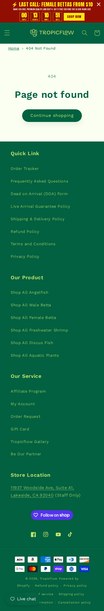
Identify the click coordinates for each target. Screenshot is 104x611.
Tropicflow (49, 578)
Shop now (74, 16)
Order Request (25, 416)
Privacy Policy (25, 256)
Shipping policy (71, 594)
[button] (7, 33)
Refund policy (46, 585)
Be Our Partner (26, 454)
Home (13, 48)
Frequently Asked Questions (39, 181)
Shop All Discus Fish (32, 342)
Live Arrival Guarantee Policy (40, 206)
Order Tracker (25, 168)
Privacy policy (75, 585)
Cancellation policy (74, 602)
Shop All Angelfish (29, 292)
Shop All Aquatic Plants (35, 355)
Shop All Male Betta (31, 305)
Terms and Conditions (33, 243)
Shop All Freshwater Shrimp (39, 330)
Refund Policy (25, 231)
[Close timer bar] (99, 4)
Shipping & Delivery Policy (38, 219)
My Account (23, 403)
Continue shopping (52, 115)
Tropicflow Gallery (30, 441)
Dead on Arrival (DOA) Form (39, 193)
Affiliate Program (28, 391)
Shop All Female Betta (33, 317)
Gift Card (20, 429)
